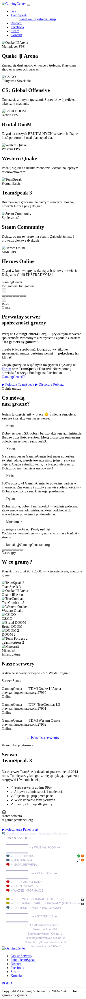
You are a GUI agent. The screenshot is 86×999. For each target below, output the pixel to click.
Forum (6, 369)
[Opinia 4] (14, 550)
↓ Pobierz (57, 384)
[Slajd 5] (17, 296)
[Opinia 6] (21, 550)
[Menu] (28, 5)
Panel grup (30, 829)
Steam (15, 31)
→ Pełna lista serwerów (43, 738)
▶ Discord (42, 384)
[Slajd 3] (10, 296)
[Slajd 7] (24, 296)
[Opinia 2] (7, 550)
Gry (13, 11)
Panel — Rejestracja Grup (37, 19)
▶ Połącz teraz (12, 829)
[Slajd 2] (7, 296)
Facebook (17, 27)
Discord (16, 23)
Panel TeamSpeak (23, 960)
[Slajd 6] (21, 296)
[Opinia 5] (17, 550)
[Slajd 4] (14, 296)
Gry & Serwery (21, 956)
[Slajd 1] (3, 296)
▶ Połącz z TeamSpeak (18, 384)
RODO (7, 983)
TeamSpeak (19, 15)
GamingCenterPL (14, 377)
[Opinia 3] (10, 550)
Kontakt (16, 35)
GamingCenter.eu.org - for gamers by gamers (37, 833)
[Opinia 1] (3, 550)
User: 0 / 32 (14, 838)
